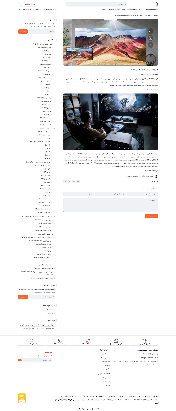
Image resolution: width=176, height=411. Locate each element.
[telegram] (47, 352)
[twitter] (49, 352)
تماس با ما (106, 369)
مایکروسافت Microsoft (42, 209)
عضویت (23, 297)
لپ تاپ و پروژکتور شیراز (151, 15)
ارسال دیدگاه (151, 216)
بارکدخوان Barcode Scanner (43, 258)
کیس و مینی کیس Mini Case (44, 220)
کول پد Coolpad (47, 248)
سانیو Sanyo (48, 88)
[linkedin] (45, 352)
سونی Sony (48, 84)
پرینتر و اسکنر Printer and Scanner (42, 278)
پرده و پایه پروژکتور (45, 121)
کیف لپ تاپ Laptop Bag (44, 244)
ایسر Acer (47, 182)
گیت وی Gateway (44, 202)
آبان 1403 (50, 313)
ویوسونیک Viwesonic (45, 101)
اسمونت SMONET (46, 118)
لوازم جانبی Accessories (45, 234)
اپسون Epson (47, 51)
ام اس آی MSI (45, 179)
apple (32, 328)
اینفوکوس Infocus (46, 64)
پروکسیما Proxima (46, 74)
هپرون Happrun (47, 111)
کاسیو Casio (48, 94)
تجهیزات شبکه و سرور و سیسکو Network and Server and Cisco (37, 273)
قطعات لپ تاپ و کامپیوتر (45, 265)
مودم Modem (47, 251)
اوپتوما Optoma (47, 61)
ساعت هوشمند (50, 328)
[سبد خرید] (20, 4)
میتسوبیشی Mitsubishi (44, 98)
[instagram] (50, 352)
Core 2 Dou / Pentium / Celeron (39, 142)
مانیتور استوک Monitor (46, 227)
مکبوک (26, 328)
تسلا (42, 328)
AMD (48, 138)
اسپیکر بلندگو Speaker (44, 254)
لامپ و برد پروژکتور (46, 125)
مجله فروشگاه (105, 358)
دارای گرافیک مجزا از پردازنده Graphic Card (39, 162)
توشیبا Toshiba (45, 189)
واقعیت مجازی (35, 325)
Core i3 (47, 145)
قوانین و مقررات (105, 378)
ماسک (37, 328)
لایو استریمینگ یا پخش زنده (122, 15)
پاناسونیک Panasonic (45, 71)
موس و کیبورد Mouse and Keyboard (40, 241)
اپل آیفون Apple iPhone (45, 224)
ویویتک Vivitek (47, 104)
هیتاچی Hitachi (47, 108)
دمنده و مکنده (47, 261)
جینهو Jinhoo (47, 115)
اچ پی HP (47, 172)
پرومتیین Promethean (44, 78)
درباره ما (107, 365)
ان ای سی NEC (47, 58)
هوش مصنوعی (46, 325)
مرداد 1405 (50, 310)
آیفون (27, 325)
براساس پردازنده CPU (45, 135)
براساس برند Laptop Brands (43, 165)
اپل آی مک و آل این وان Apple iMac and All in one (37, 216)
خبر (53, 325)
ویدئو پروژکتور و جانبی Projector (43, 44)
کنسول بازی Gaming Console (44, 231)
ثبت (20, 360)
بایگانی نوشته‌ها (137, 15)
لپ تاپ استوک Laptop (46, 128)
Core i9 (47, 155)
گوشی (22, 325)
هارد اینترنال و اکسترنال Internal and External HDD (36, 238)
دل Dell (49, 91)
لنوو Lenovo (46, 206)
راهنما (108, 385)
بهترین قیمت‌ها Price (45, 47)
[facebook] (51, 352)
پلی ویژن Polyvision (45, 81)
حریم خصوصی (105, 382)
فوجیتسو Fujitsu (44, 199)
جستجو (23, 32)
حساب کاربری (106, 354)
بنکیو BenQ (48, 68)
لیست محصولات (105, 361)
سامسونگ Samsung (43, 212)
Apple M (47, 159)
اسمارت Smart (47, 54)
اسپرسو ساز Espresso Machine (43, 268)
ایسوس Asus (45, 186)
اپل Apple (47, 169)
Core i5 (47, 149)
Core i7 (47, 152)
